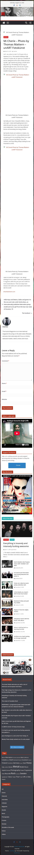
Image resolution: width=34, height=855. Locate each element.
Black (22, 757)
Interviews (5, 799)
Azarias (15, 51)
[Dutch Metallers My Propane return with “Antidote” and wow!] (7, 565)
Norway (8, 770)
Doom (19, 760)
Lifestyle (4, 803)
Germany (16, 763)
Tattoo (10, 777)
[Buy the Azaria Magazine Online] (17, 476)
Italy (3, 767)
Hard (24, 763)
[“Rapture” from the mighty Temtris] (7, 612)
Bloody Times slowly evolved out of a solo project (16, 739)
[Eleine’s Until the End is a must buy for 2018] (7, 630)
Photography (15, 770)
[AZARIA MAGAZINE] (17, 8)
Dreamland (25, 760)
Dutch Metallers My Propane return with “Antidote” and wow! (22, 563)
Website (4, 399)
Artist (15, 757)
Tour (18, 777)
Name (4, 383)
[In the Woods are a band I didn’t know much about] (7, 594)
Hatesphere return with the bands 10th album (21, 619)
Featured (6, 539)
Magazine (4, 806)
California (26, 757)
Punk (3, 773)
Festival (29, 760)
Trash (21, 777)
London (6, 767)
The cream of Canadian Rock (10, 701)
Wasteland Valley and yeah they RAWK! (21, 601)
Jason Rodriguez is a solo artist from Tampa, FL (15, 736)
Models (6, 37)
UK (24, 777)
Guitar (21, 763)
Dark (8, 760)
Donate (18, 465)
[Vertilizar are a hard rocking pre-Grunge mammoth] (7, 638)
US (26, 777)
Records (8, 773)
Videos (4, 834)
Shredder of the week (8, 827)
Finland (4, 763)
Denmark (15, 760)
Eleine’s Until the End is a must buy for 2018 (21, 628)
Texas (14, 777)
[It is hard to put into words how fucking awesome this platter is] (7, 575)
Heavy (29, 763)
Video (29, 777)
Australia (18, 757)
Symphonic (4, 777)
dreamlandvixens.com (9, 291)
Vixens (3, 779)
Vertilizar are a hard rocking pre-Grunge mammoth (21, 637)
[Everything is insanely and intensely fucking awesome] (17, 529)
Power (22, 770)
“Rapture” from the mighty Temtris (21, 610)
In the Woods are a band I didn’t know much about (21, 593)
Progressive (28, 770)
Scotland (18, 773)
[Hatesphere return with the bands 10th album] (7, 621)
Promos (4, 820)
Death (11, 760)
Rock (13, 773)
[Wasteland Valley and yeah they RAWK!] (7, 603)
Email (4, 391)
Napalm (4, 770)
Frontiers (10, 763)
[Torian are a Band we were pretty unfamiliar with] (7, 585)
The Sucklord (26, 313)
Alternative (8, 757)
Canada (4, 760)
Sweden (23, 773)
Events (4, 792)
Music (26, 767)
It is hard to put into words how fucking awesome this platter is (21, 574)
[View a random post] (30, 23)
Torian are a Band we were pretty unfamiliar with (21, 584)
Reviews (12, 539)
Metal (16, 766)
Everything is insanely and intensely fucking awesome (16, 545)
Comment (5, 361)
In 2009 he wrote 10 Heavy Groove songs (13, 727)
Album (3, 757)
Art (13, 757)
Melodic (10, 767)
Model (22, 767)
